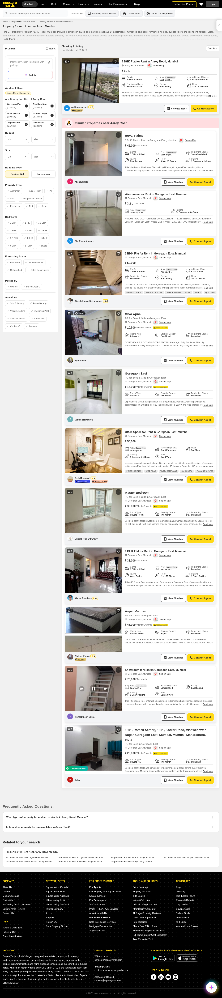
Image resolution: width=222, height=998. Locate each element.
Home (5, 22)
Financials (8, 900)
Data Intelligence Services (102, 922)
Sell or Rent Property (184, 4)
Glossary (180, 891)
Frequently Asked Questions (17, 904)
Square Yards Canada (57, 887)
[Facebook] (153, 977)
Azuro (49, 913)
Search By (77, 13)
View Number (178, 108)
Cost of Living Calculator (145, 904)
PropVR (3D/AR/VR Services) (104, 909)
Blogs (137, 4)
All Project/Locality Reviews (147, 913)
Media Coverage (11, 896)
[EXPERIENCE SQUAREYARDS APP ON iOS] (187, 961)
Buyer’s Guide (183, 909)
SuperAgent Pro (97, 930)
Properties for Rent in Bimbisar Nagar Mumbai (80, 861)
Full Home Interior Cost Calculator (150, 935)
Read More (9, 38)
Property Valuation (142, 891)
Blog (178, 887)
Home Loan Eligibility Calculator (149, 930)
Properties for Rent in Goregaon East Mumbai (27, 857)
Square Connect (97, 896)
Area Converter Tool (143, 939)
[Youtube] (168, 977)
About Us (7, 887)
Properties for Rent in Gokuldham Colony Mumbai (29, 861)
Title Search (139, 896)
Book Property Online (56, 926)
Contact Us (8, 913)
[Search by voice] (48, 62)
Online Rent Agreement (144, 917)
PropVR (50, 917)
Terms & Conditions (12, 927)
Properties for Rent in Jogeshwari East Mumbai (80, 857)
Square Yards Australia (57, 896)
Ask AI (32, 75)
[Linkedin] (161, 977)
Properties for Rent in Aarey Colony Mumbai (131, 861)
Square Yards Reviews (14, 909)
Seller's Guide (183, 913)
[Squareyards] (10, 5)
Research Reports (185, 900)
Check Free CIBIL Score (145, 926)
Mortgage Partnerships (100, 926)
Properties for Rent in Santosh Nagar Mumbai (132, 857)
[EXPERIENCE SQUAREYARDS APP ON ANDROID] (163, 961)
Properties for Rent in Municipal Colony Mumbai (186, 857)
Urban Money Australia (57, 904)
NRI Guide (181, 922)
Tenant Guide (182, 917)
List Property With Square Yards (105, 891)
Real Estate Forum (185, 896)
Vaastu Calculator (141, 900)
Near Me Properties (162, 13)
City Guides (182, 904)
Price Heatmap (140, 887)
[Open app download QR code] (219, 25)
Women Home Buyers (187, 926)
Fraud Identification (12, 936)
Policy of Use (9, 932)
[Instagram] (175, 977)
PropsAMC (51, 922)
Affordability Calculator (144, 909)
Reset (52, 48)
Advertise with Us (98, 913)
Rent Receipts (140, 922)
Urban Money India (55, 900)
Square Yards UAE (55, 891)
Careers (6, 891)
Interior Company (54, 909)
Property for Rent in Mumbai (23, 22)
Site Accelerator (97, 904)
